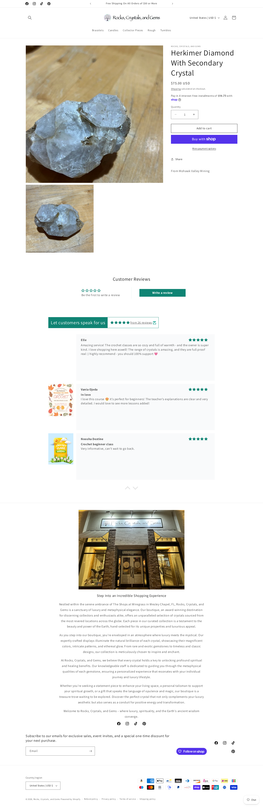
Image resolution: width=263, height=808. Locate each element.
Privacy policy (109, 799)
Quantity (176, 106)
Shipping (176, 88)
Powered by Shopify (70, 799)
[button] (30, 17)
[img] (120, 322)
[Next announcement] (172, 3)
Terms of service (128, 799)
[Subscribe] (90, 751)
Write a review (162, 293)
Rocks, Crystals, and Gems (47, 799)
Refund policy (91, 799)
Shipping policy (148, 799)
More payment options (204, 148)
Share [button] (179, 159)
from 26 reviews (141, 323)
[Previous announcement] (90, 3)
